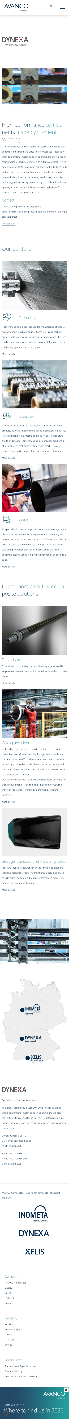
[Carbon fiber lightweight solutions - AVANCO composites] (16, 7)
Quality (8, 1287)
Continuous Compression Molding (22, 1376)
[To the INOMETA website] (38, 1212)
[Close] (66, 1390)
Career (8, 1292)
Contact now (8, 223)
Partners (9, 1297)
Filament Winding (13, 1371)
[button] (6, 1413)
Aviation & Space (13, 1329)
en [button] (50, 5)
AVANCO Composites (15, 1282)
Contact (9, 1302)
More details (8, 353)
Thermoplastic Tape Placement (20, 1366)
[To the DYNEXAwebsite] (38, 1230)
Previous (1, 942)
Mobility (9, 1324)
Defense (9, 1334)
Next (67, 942)
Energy (8, 1344)
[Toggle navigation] (62, 7)
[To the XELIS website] (44, 1248)
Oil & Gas (9, 1339)
